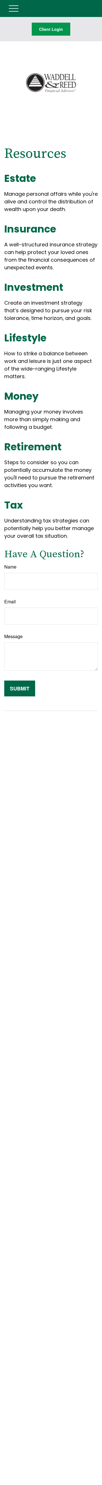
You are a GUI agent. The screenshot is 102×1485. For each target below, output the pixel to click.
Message (13, 636)
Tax (13, 505)
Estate (20, 178)
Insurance (30, 229)
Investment (33, 287)
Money (21, 396)
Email (10, 601)
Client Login (51, 29)
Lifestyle (25, 338)
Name (10, 566)
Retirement (32, 447)
